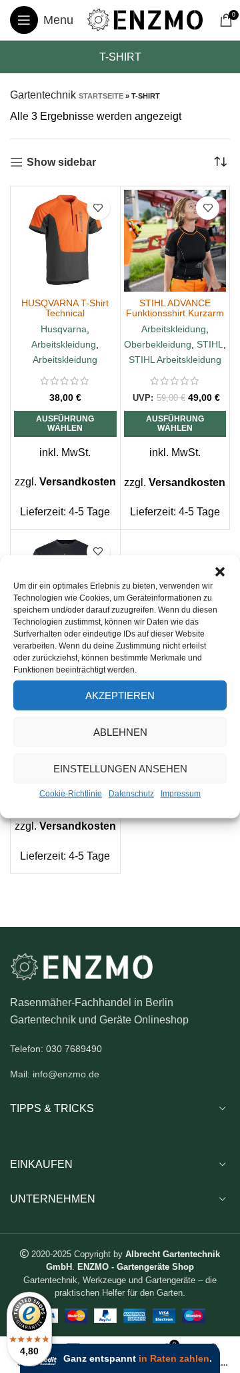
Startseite (101, 96)
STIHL (210, 344)
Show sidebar (61, 162)
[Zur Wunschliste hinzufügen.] (98, 208)
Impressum (181, 793)
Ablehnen (120, 731)
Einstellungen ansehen (120, 768)
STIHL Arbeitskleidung (175, 359)
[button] (220, 572)
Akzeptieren (120, 694)
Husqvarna (64, 329)
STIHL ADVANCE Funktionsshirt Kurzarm (175, 308)
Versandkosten (77, 481)
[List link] (120, 1048)
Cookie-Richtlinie (70, 793)
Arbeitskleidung (63, 344)
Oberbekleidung (157, 344)
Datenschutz (131, 793)
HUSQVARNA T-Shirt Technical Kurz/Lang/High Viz (65, 313)
